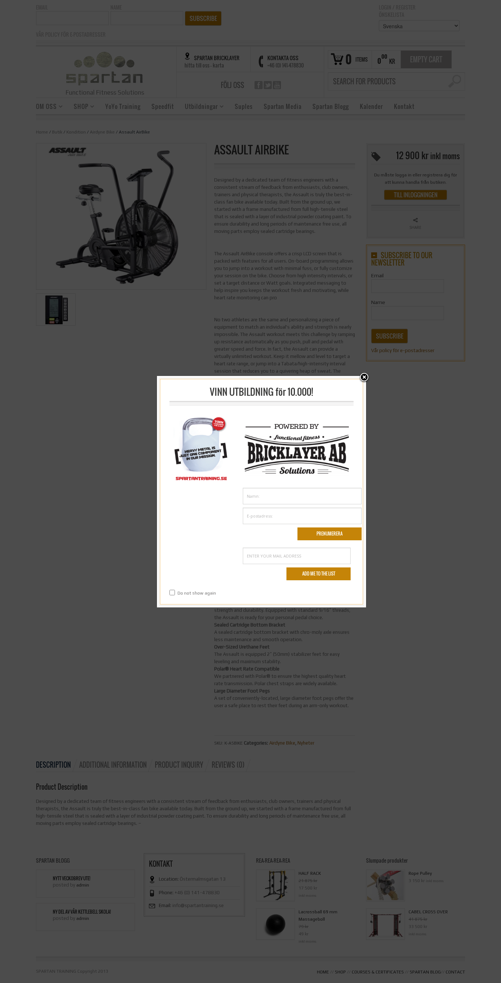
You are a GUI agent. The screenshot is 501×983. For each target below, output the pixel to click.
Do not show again (197, 593)
